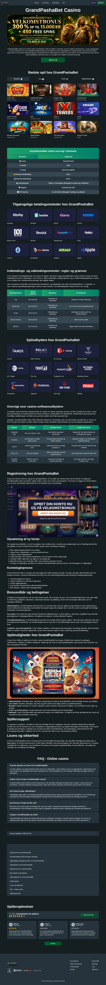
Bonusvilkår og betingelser (18, 873)
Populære (17, 79)
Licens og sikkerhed (16, 885)
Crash (63, 79)
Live (40, 79)
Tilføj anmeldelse (89, 915)
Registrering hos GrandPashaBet (21, 869)
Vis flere (53, 943)
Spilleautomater (87, 79)
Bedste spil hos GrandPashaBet (20, 852)
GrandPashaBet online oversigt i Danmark (24, 857)
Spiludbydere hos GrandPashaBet (21, 865)
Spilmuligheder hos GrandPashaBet (21, 877)
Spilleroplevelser (15, 893)
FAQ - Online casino (16, 889)
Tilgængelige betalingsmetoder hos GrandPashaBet (27, 861)
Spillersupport (14, 881)
